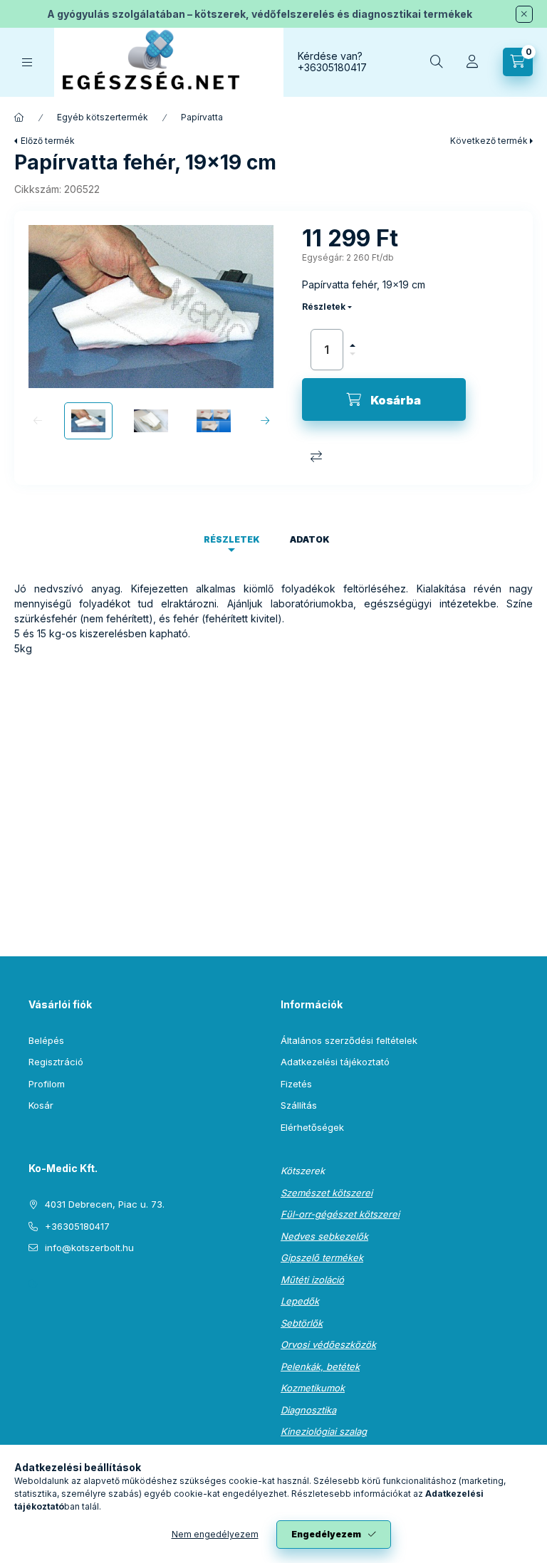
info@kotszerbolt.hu (89, 1247)
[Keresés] (436, 62)
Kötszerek (303, 1170)
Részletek (323, 306)
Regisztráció (55, 1061)
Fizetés (296, 1083)
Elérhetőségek (312, 1127)
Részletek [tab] (232, 539)
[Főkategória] (19, 117)
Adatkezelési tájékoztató (335, 1061)
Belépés (46, 1040)
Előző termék (48, 140)
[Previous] (37, 420)
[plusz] (352, 339)
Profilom (46, 1083)
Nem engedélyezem (215, 1534)
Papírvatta (202, 117)
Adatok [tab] (310, 539)
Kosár (40, 1105)
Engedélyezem (326, 1534)
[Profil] (472, 62)
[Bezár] (524, 14)
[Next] (265, 420)
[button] (151, 306)
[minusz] (352, 360)
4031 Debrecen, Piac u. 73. (105, 1204)
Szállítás (299, 1105)
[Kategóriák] (27, 62)
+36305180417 (332, 67)
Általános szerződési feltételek (349, 1040)
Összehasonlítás (316, 456)
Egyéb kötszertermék (102, 117)
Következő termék (489, 140)
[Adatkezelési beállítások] (33, 1284)
